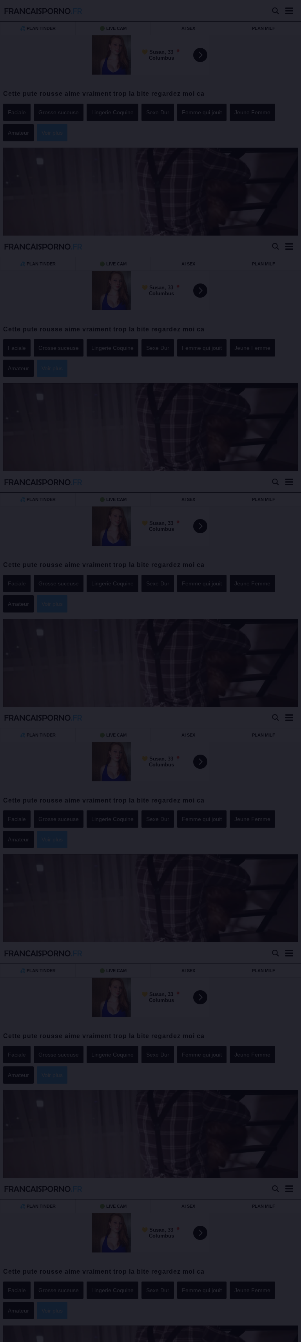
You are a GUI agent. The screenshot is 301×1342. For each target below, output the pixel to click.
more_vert (288, 1334)
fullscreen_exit (274, 1334)
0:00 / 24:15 (52, 1334)
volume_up (27, 1334)
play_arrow (11, 1334)
